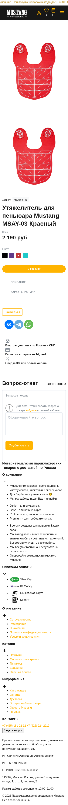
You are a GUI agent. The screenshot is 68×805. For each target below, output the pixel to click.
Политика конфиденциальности (30, 632)
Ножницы (16, 655)
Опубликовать (19, 445)
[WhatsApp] (28, 324)
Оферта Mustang (21, 707)
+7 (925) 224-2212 (38, 725)
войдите (31, 410)
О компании (17, 628)
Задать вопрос (13, 730)
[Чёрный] (5, 256)
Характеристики (23, 291)
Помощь (15, 711)
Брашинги (16, 667)
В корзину (34, 268)
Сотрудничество (20, 619)
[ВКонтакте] (9, 324)
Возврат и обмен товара (25, 703)
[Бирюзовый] (25, 256)
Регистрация (18, 623)
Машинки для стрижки (24, 659)
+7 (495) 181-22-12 (14, 725)
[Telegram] (18, 324)
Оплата (15, 694)
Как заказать (18, 690)
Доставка (16, 699)
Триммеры (16, 663)
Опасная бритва (20, 672)
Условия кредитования (24, 636)
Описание (18, 282)
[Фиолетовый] (11, 256)
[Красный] (18, 256)
